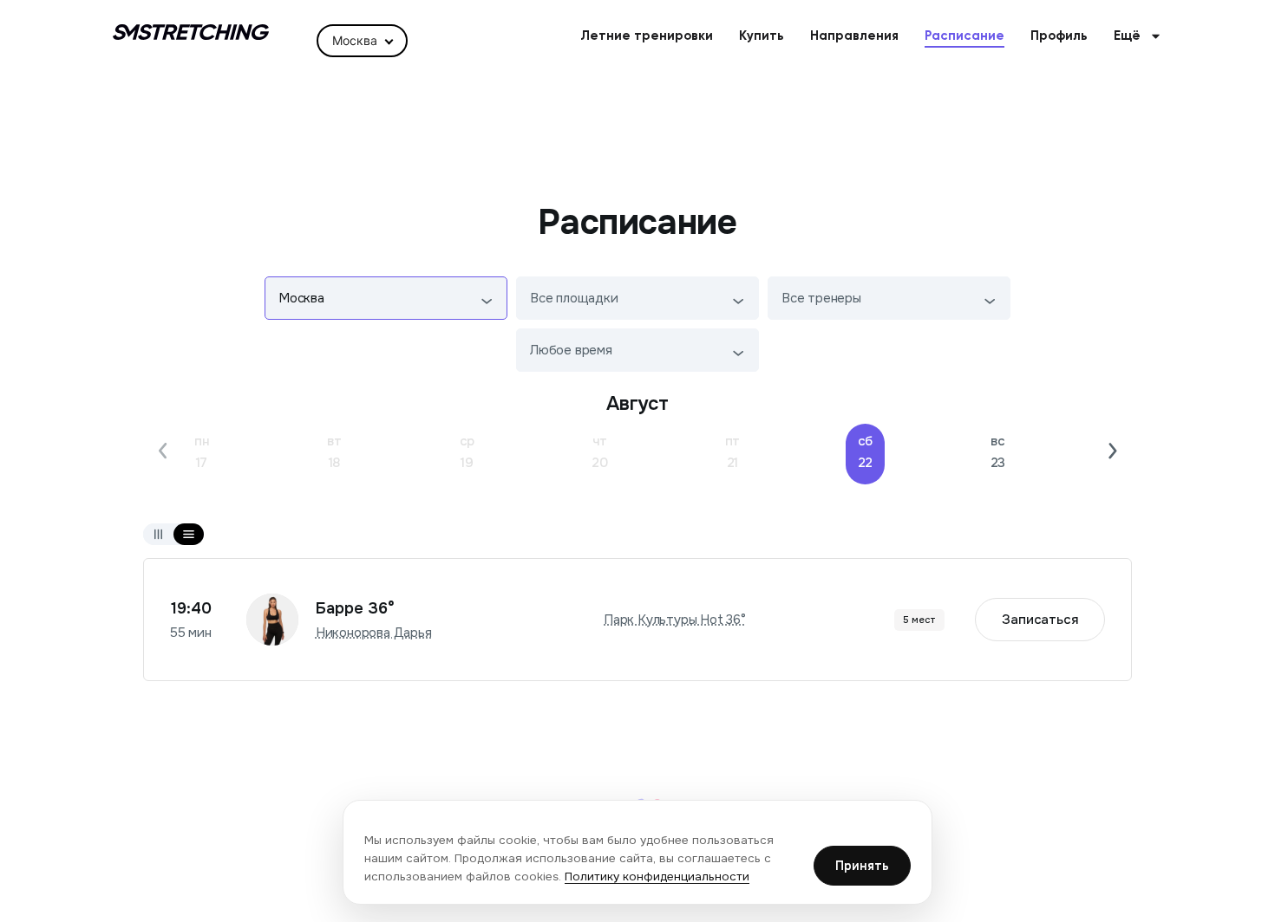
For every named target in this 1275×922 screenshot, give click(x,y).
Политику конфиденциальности (657, 876)
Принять (862, 865)
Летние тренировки (646, 35)
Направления (854, 35)
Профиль (1059, 35)
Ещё (1127, 35)
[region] (637, 852)
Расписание (964, 35)
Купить (761, 35)
